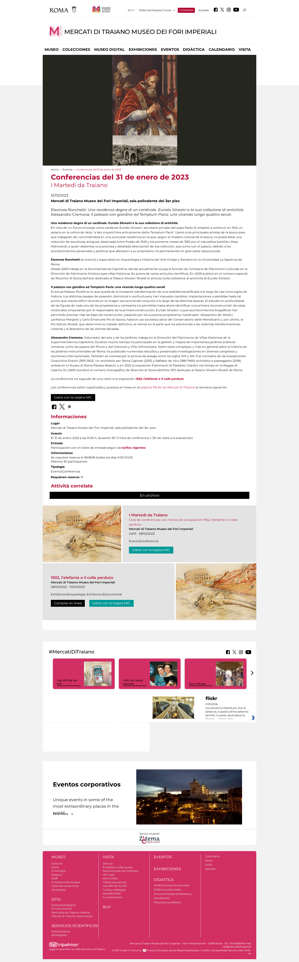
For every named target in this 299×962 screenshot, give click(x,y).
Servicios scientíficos (74, 926)
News (208, 860)
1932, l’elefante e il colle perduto (82, 577)
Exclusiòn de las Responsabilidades (178, 950)
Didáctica (194, 49)
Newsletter (58, 889)
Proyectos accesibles (167, 902)
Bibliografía (59, 935)
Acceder (203, 10)
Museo (52, 49)
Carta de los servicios (65, 885)
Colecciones (76, 49)
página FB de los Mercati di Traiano (168, 387)
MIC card (108, 874)
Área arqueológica (63, 905)
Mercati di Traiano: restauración (72, 916)
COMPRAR (186, 10)
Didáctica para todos (167, 889)
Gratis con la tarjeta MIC (73, 397)
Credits (205, 950)
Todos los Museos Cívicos (155, 10)
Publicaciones (60, 931)
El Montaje (58, 870)
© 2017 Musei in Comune (126, 950)
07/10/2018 (226, 712)
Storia (55, 867)
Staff (54, 878)
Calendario (222, 49)
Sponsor (210, 868)
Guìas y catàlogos (114, 889)
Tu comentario (112, 897)
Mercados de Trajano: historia (70, 912)
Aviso (208, 864)
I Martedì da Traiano (148, 515)
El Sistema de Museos (65, 882)
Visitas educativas (114, 882)
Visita (245, 49)
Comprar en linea (68, 603)
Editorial (57, 863)
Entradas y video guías (117, 867)
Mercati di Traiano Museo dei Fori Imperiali (140, 32)
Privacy (151, 950)
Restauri (56, 874)
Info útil (108, 863)
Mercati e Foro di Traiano (90, 949)
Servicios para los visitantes (120, 870)
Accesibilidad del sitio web (227, 950)
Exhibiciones (143, 49)
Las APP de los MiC (115, 885)
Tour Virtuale (197, 683)
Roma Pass (110, 878)
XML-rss (248, 952)
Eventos (170, 49)
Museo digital (109, 49)
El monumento (61, 908)
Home (55, 169)
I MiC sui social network (133, 682)
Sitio (56, 899)
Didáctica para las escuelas (171, 885)
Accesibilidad (112, 893)
